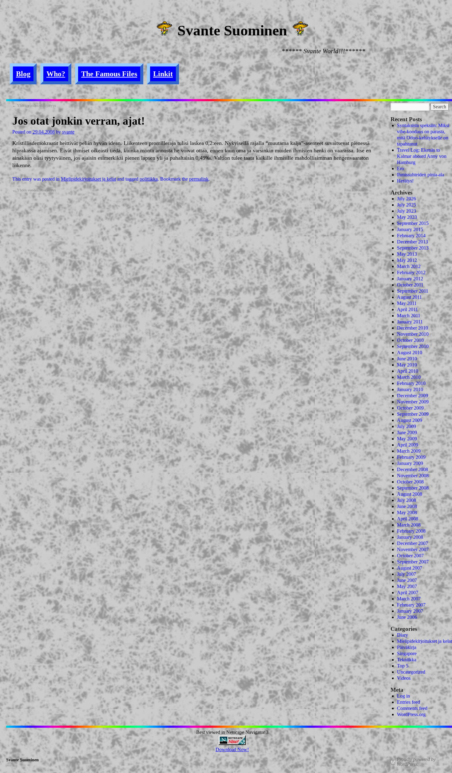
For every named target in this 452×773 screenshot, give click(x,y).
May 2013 (407, 254)
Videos (403, 678)
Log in (403, 696)
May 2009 (407, 438)
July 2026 (406, 198)
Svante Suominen (232, 30)
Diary (402, 635)
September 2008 (413, 488)
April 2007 (407, 592)
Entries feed (408, 702)
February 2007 (411, 604)
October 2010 (410, 340)
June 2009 (407, 432)
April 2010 (407, 371)
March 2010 (409, 377)
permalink (198, 179)
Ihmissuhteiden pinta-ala (420, 174)
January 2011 (410, 321)
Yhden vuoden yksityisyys (34, 105)
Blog (23, 74)
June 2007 (407, 580)
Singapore (407, 653)
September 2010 (413, 346)
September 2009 (413, 414)
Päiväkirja (406, 647)
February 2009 (411, 457)
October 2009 (410, 408)
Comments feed (412, 708)
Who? (55, 74)
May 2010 (407, 364)
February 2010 (411, 383)
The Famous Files (109, 74)
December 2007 (412, 543)
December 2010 (412, 327)
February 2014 (411, 235)
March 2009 (409, 451)
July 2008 (406, 500)
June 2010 (407, 358)
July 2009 (406, 426)
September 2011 (412, 291)
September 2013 (413, 247)
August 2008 (409, 494)
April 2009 (407, 444)
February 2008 (411, 531)
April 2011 (407, 309)
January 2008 (410, 537)
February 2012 (411, 272)
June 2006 (407, 617)
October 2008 (410, 481)
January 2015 (410, 229)
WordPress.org (411, 714)
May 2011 (407, 303)
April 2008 (407, 518)
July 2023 (406, 211)
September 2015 (413, 223)
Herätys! (405, 180)
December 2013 (412, 241)
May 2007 (407, 586)
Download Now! (232, 749)
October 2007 (410, 555)
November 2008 (413, 475)
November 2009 (413, 401)
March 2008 (409, 524)
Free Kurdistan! (358, 105)
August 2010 (409, 352)
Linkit (163, 74)
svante (68, 131)
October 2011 (410, 284)
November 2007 (413, 549)
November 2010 (413, 334)
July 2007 (406, 574)
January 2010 (410, 389)
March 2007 (409, 598)
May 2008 (407, 512)
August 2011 (409, 297)
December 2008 (412, 469)
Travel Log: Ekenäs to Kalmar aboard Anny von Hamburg (421, 156)
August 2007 (409, 568)
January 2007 (410, 611)
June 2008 (407, 506)
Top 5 (402, 665)
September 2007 (413, 561)
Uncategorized (411, 672)
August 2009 (409, 420)
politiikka (149, 179)
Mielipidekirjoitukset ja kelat (88, 179)
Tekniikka (406, 659)
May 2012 (407, 260)
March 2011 (408, 315)
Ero (400, 168)
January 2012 (410, 278)
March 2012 (409, 266)
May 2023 (407, 217)
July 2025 (406, 204)
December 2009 (412, 395)
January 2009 (410, 463)
